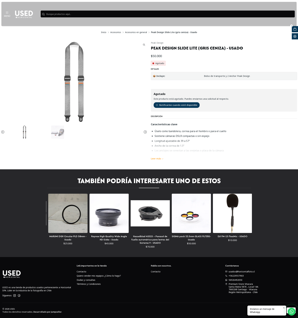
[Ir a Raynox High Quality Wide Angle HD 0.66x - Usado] (99, 213)
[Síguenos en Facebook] (19, 295)
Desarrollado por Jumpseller (47, 311)
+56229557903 (236, 275)
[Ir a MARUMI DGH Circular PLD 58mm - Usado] (57, 213)
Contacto (81, 271)
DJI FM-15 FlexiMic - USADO (222, 236)
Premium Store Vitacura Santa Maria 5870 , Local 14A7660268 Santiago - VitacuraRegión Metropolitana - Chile (243, 288)
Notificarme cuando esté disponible (178, 105)
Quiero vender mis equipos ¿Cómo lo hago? (99, 275)
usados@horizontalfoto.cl (242, 271)
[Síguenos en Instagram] (14, 295)
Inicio (103, 32)
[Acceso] (295, 36)
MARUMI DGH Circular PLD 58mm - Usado (57, 238)
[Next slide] (144, 132)
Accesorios (115, 32)
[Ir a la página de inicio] (24, 14)
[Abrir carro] (295, 29)
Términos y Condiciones (89, 283)
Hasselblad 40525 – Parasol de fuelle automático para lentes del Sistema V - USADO (140, 240)
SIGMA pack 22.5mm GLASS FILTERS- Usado (181, 238)
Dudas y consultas (86, 279)
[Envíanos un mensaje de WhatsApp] (292, 312)
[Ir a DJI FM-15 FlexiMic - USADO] (222, 213)
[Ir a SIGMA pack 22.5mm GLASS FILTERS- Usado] (181, 213)
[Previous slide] (3, 132)
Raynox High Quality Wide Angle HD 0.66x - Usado (99, 238)
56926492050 (235, 279)
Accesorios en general (136, 32)
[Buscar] (43, 14)
